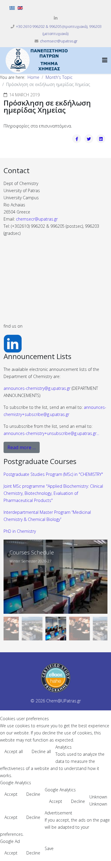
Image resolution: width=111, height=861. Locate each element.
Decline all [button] (41, 751)
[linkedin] (55, 18)
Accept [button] (10, 794)
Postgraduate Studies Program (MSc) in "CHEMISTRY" (53, 474)
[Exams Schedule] (55, 577)
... (51, 433)
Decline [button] (33, 794)
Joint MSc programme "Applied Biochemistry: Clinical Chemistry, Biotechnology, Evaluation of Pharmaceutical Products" (53, 493)
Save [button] (49, 848)
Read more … (21, 447)
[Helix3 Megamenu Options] (104, 60)
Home (33, 77)
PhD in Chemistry (20, 531)
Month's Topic (59, 77)
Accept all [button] (13, 751)
